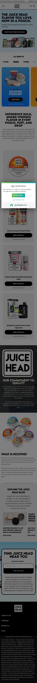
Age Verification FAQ (18, 200)
